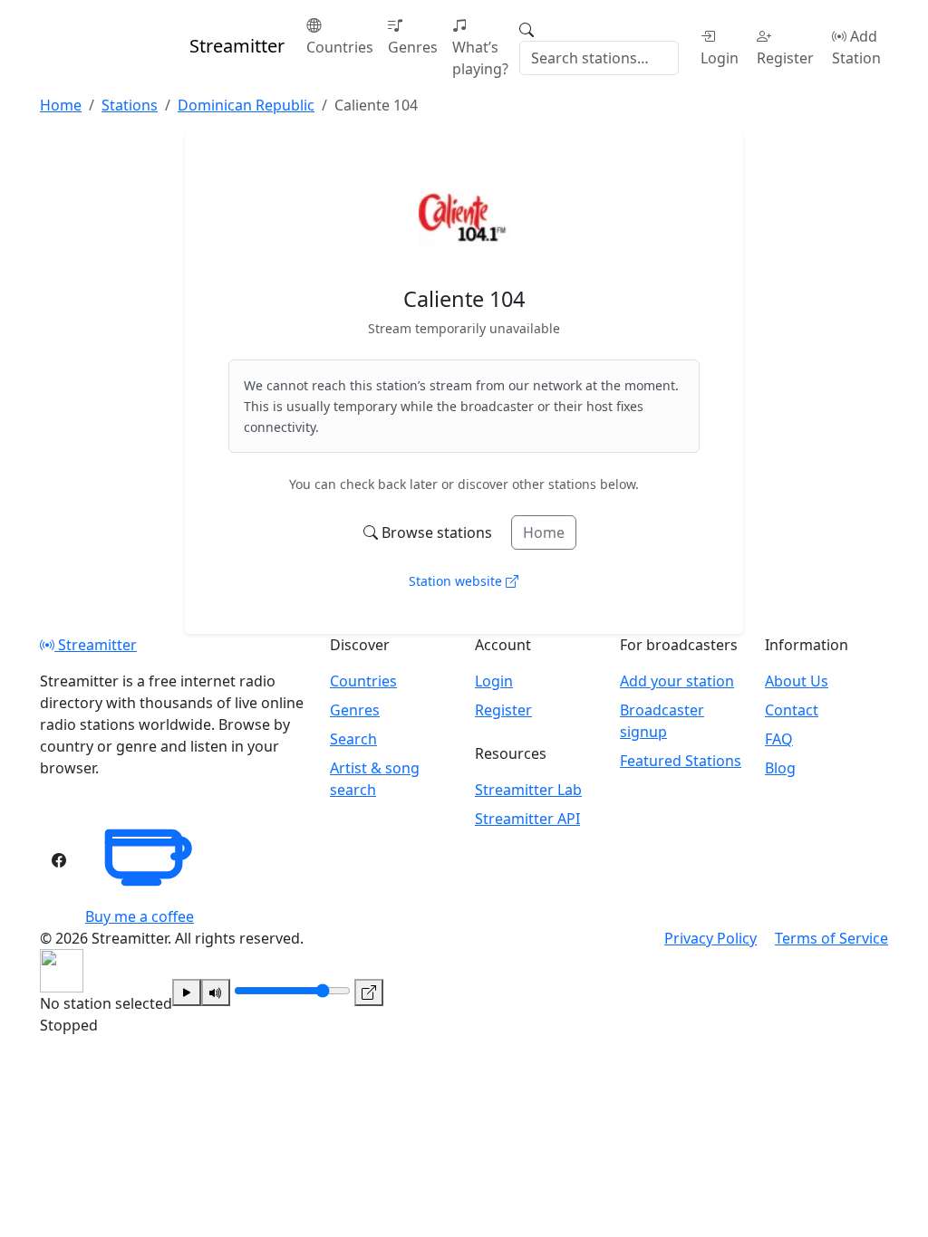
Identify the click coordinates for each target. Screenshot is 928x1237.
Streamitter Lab (528, 790)
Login (720, 58)
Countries (339, 47)
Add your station (677, 681)
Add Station (856, 47)
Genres (413, 47)
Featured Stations (680, 761)
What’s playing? (480, 58)
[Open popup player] (368, 992)
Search (353, 739)
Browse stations (437, 532)
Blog (780, 768)
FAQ (779, 739)
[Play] (186, 992)
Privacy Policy (710, 938)
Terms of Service (831, 938)
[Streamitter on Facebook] (59, 860)
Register (785, 58)
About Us (796, 681)
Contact (791, 710)
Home (544, 532)
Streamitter (95, 645)
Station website (457, 581)
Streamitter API (527, 819)
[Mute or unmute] (215, 992)
